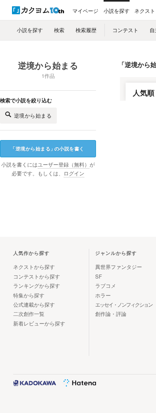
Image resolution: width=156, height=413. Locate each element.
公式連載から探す (34, 304)
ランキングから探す (36, 285)
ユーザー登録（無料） (64, 164)
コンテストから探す (36, 276)
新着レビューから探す (39, 323)
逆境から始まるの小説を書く (47, 148)
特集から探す (28, 295)
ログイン (74, 173)
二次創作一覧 (28, 313)
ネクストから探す (34, 267)
